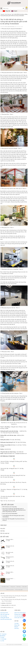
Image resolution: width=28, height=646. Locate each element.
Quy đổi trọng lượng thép (6, 619)
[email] (24, 631)
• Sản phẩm (24, 586)
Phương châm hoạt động (19, 614)
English (15, 11)
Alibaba (3, 635)
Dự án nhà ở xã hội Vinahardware (10, 513)
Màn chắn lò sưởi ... (10, 552)
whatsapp (4, 639)
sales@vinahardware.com (7, 607)
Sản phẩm (2, 528)
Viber (3, 637)
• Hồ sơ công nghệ (18, 589)
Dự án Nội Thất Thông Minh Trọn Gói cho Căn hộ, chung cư (13, 519)
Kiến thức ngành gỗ (4, 533)
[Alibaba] (24, 624)
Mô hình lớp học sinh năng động (10, 506)
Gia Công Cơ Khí (4, 612)
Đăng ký (16, 626)
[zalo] (24, 620)
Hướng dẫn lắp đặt (4, 617)
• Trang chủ (12, 586)
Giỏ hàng (16, 628)
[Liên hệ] (24, 627)
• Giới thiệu (18, 586)
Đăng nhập (16, 625)
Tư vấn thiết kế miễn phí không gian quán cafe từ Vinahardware (13, 516)
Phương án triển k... (10, 539)
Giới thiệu (2, 531)
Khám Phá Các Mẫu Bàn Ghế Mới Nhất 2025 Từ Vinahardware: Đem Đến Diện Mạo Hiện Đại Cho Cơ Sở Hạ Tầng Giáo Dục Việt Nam (14, 510)
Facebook (4, 634)
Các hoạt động (3, 616)
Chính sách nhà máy (19, 617)
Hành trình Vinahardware (20, 612)
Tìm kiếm (16, 623)
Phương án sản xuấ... (10, 546)
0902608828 (7, 603)
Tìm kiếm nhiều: (5, 586)
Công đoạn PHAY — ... (10, 578)
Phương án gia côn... (10, 556)
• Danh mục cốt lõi (10, 589)
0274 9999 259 (9, 605)
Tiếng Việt (7, 11)
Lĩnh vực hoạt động (18, 616)
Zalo (3, 640)
